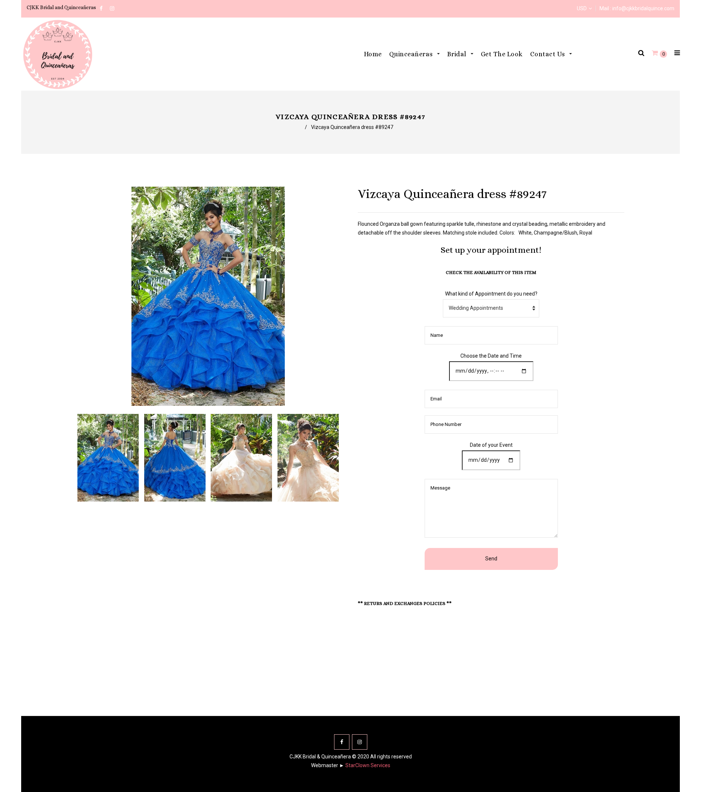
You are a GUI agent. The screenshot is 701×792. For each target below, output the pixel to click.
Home (373, 54)
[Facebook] (341, 742)
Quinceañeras (412, 54)
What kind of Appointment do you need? (491, 294)
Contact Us (548, 54)
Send (491, 558)
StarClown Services (367, 765)
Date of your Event (491, 445)
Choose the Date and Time (491, 356)
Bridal (457, 54)
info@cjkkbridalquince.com (643, 8)
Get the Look (502, 54)
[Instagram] (359, 742)
